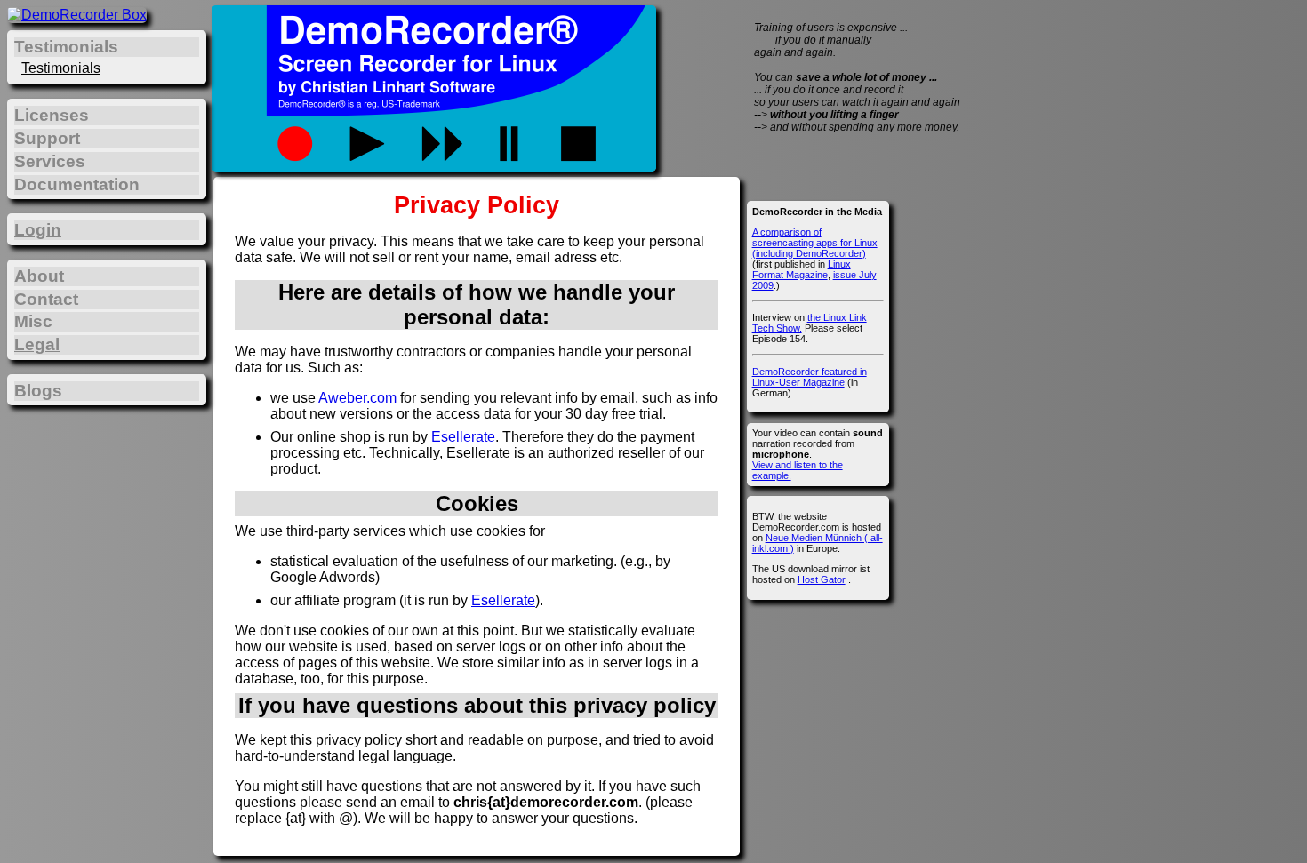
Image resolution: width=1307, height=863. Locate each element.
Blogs (38, 390)
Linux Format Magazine (801, 269)
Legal (37, 344)
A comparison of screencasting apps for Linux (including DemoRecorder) (815, 243)
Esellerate (463, 436)
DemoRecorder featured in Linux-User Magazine (809, 377)
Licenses (51, 115)
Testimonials (60, 68)
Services (49, 161)
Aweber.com (357, 397)
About (39, 276)
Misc (33, 321)
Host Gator (822, 579)
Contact (46, 299)
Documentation (77, 184)
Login (37, 229)
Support (47, 138)
